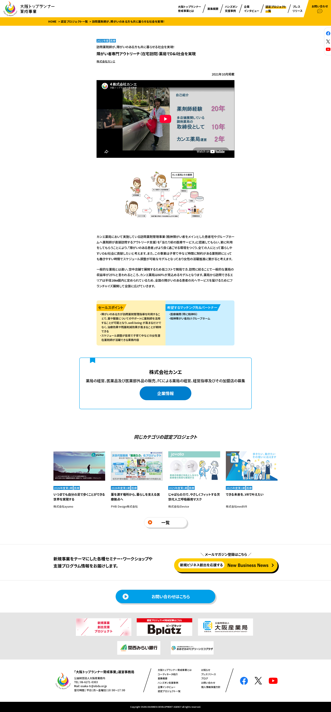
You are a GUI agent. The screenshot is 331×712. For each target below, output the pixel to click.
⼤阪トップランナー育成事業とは (175, 670)
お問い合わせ (208, 682)
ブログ (204, 678)
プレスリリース (208, 674)
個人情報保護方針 (210, 687)
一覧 (165, 522)
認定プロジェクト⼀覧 (169, 691)
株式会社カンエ (106, 61)
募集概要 (162, 678)
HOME (52, 21)
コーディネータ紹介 (168, 674)
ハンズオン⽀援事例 (168, 682)
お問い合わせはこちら (171, 596)
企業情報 (165, 393)
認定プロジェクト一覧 (74, 21)
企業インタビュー (166, 687)
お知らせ (205, 670)
